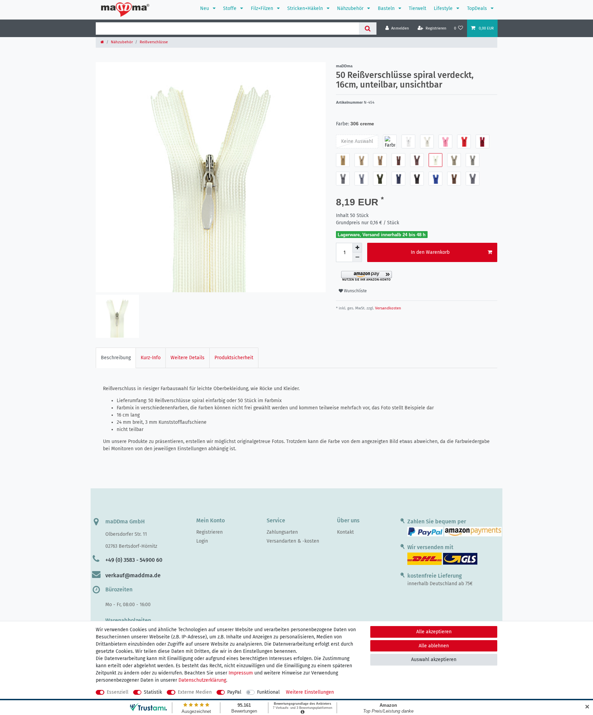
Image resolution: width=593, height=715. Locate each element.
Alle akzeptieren (434, 632)
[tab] (116, 358)
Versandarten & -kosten (293, 541)
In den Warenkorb (430, 252)
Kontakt (345, 532)
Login (202, 541)
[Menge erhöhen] (357, 247)
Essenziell (117, 692)
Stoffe (230, 8)
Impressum (241, 673)
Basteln (387, 8)
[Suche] (367, 28)
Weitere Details (188, 358)
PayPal (234, 692)
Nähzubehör (351, 8)
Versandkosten (387, 308)
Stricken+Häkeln (305, 8)
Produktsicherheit (233, 358)
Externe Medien (195, 692)
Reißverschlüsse (154, 42)
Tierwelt (417, 8)
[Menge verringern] (357, 257)
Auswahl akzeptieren (433, 659)
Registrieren (209, 532)
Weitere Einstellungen (310, 692)
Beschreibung (116, 358)
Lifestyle (444, 8)
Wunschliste (355, 290)
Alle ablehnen (434, 646)
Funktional (268, 692)
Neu (205, 8)
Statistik (153, 692)
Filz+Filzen (263, 8)
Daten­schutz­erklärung (202, 680)
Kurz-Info (151, 358)
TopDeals (477, 8)
